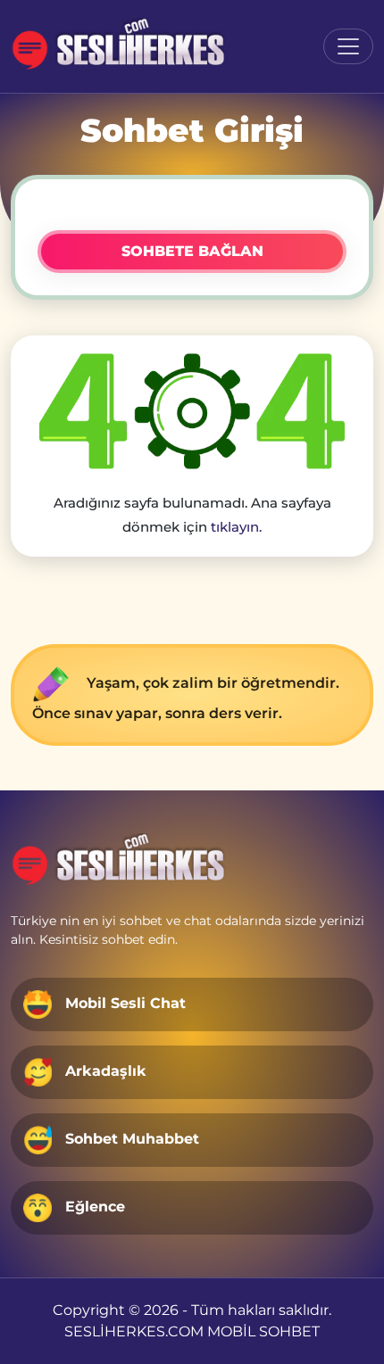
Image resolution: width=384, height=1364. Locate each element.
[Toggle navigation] (348, 46)
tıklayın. (236, 526)
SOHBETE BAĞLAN (192, 251)
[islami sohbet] (126, 46)
